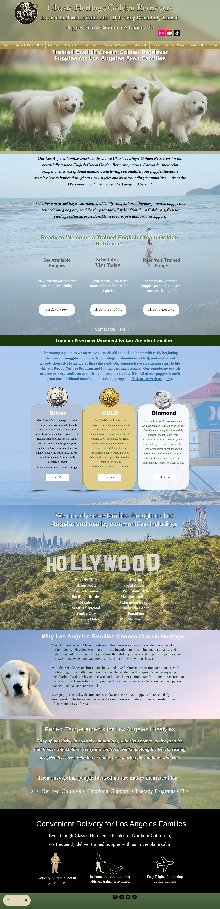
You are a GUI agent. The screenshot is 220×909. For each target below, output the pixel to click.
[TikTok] (177, 33)
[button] (28, 45)
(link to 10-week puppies (151, 379)
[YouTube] (169, 33)
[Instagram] (161, 33)
